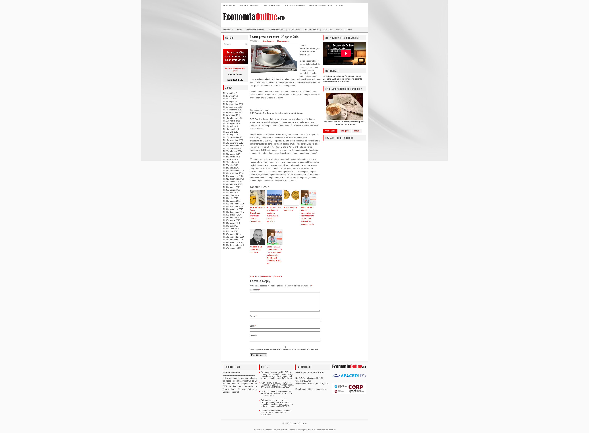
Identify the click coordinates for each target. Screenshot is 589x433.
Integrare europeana (255, 29)
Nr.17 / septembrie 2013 (233, 137)
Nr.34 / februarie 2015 (232, 184)
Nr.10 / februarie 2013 (232, 118)
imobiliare (277, 276)
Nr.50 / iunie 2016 (231, 228)
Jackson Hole (330, 430)
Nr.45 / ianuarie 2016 (232, 215)
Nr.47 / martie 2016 (231, 220)
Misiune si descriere (248, 5)
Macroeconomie (311, 29)
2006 (252, 276)
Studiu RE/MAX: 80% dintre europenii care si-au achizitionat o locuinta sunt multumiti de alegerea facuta (308, 215)
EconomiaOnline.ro (298, 423)
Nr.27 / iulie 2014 (230, 165)
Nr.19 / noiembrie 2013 (233, 143)
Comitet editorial (271, 5)
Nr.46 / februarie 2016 (232, 217)
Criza (239, 29)
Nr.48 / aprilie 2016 (231, 223)
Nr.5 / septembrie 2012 (233, 104)
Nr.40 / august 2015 (232, 201)
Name (253, 316)
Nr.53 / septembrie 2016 (233, 237)
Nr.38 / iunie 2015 (231, 195)
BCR (257, 276)
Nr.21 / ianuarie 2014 (232, 148)
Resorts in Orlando (315, 430)
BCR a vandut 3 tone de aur (290, 208)
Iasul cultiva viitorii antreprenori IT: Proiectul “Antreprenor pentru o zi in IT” (276, 393)
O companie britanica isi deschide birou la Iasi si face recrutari (276, 411)
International (295, 29)
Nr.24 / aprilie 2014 (231, 157)
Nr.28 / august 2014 (232, 168)
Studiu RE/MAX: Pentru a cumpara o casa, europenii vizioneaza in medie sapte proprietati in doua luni (274, 255)
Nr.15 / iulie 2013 (230, 132)
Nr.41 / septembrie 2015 (233, 204)
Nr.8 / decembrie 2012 (233, 112)
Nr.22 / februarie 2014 (232, 151)
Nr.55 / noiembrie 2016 (233, 242)
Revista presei (268, 41)
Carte (349, 29)
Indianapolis (302, 430)
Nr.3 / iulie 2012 (230, 99)
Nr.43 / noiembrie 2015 (233, 209)
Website (253, 336)
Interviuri (327, 29)
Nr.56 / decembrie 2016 (233, 245)
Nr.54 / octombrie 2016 (233, 240)
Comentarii (330, 131)
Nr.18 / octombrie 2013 (233, 140)
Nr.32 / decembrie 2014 (233, 179)
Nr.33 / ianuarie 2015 (232, 181)
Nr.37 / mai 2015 (230, 193)
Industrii (228, 29)
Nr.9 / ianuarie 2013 (231, 115)
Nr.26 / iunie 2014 (231, 162)
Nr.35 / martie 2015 (231, 187)
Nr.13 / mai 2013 (230, 126)
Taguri (356, 131)
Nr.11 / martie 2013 (231, 121)
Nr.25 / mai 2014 (230, 159)
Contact (340, 5)
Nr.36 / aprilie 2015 (231, 190)
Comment (255, 290)
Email (253, 326)
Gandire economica (276, 29)
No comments (283, 41)
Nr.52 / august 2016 (232, 234)
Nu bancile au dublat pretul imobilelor (256, 249)
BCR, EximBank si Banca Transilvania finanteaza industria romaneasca (257, 214)
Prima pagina (229, 5)
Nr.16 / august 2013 (232, 134)
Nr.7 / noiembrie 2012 (232, 110)
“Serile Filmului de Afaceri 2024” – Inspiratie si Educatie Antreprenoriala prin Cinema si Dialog (277, 385)
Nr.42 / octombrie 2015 (233, 206)
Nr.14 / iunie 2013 (231, 129)
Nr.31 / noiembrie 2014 (233, 176)
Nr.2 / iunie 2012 (230, 96)
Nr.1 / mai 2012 (230, 93)
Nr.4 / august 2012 (231, 101)
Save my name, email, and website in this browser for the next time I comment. (284, 349)
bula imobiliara (266, 276)
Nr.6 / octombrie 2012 (232, 107)
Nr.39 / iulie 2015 (230, 198)
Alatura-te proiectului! (320, 5)
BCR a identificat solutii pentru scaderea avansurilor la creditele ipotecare (274, 214)
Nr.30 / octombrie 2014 (233, 173)
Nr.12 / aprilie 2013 (231, 123)
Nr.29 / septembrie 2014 (233, 170)
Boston (286, 430)
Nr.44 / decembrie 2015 (233, 212)
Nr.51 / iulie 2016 (230, 231)
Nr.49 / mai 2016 (230, 226)
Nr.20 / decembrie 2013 (233, 146)
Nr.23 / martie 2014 (231, 154)
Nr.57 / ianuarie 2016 (232, 248)
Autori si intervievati (295, 5)
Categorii (344, 131)
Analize (339, 29)
